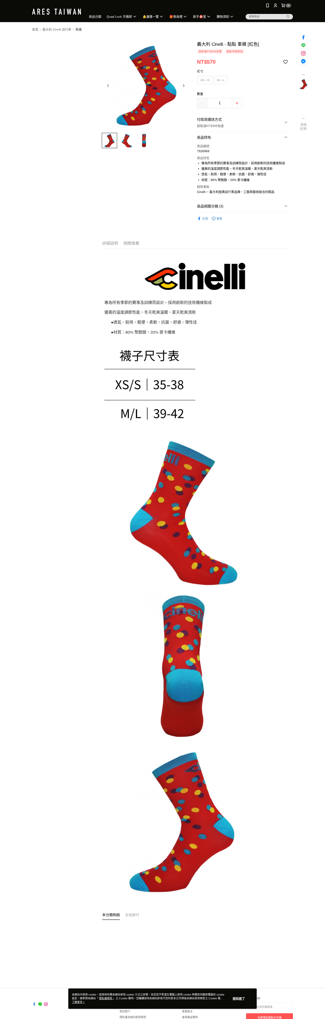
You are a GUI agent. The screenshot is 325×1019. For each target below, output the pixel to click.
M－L (220, 80)
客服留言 (187, 1011)
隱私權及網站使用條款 (133, 1017)
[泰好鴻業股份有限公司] (56, 11)
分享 (205, 218)
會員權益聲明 (190, 1017)
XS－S (204, 80)
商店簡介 (125, 1011)
